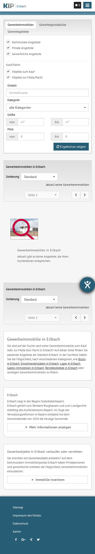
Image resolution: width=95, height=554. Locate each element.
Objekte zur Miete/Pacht (27, 77)
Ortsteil (12, 85)
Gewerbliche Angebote (26, 54)
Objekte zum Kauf (23, 72)
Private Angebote (23, 48)
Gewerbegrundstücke (52, 25)
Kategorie (13, 100)
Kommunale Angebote (26, 42)
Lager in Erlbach (70, 363)
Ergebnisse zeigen (72, 147)
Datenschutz (20, 523)
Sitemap (18, 507)
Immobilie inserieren (50, 480)
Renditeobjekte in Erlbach (61, 368)
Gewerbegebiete (18, 31)
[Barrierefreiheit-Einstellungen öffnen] (87, 284)
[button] (47, 107)
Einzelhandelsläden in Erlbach (40, 363)
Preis (10, 129)
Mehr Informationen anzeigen (49, 427)
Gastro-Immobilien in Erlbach (25, 368)
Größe (11, 115)
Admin (17, 531)
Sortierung (12, 176)
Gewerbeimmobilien (21, 25)
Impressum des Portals (27, 515)
